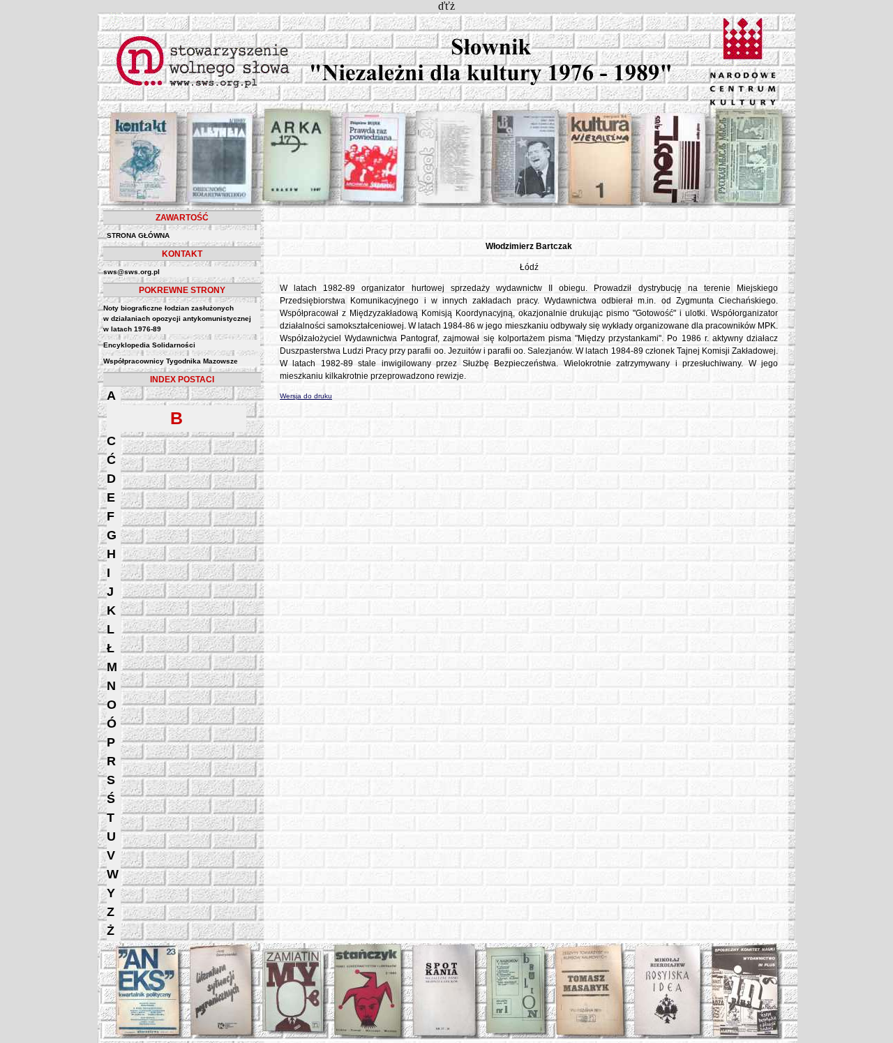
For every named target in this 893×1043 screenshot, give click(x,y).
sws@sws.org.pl (131, 272)
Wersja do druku (306, 396)
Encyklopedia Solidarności (149, 345)
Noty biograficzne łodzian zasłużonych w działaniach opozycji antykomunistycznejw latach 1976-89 (177, 318)
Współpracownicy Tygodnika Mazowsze (170, 361)
